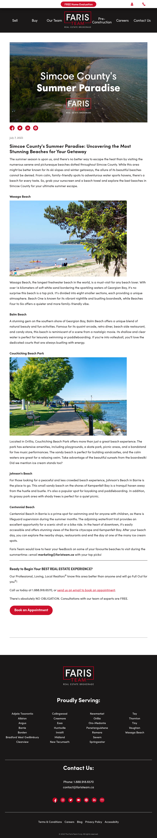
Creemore (60, 718)
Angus (22, 723)
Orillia (97, 718)
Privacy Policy (93, 822)
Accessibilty (112, 822)
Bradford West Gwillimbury (22, 737)
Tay (134, 713)
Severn (97, 737)
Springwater (97, 742)
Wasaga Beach (134, 732)
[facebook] (12, 127)
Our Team (54, 20)
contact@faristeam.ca (78, 787)
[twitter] (19, 127)
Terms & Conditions (50, 822)
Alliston (22, 718)
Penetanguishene (97, 728)
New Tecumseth (60, 742)
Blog (80, 822)
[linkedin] (27, 127)
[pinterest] (35, 127)
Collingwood (59, 713)
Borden (22, 732)
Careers (122, 20)
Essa (60, 723)
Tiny (134, 723)
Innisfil (60, 732)
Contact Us (142, 20)
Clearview (22, 742)
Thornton (134, 718)
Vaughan (134, 728)
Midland (60, 737)
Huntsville (60, 728)
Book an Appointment (31, 609)
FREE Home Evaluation (79, 4)
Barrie (22, 728)
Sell (15, 20)
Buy (35, 20)
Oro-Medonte (97, 723)
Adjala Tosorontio (22, 713)
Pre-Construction (102, 20)
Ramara (97, 732)
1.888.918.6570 (84, 782)
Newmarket (97, 713)
